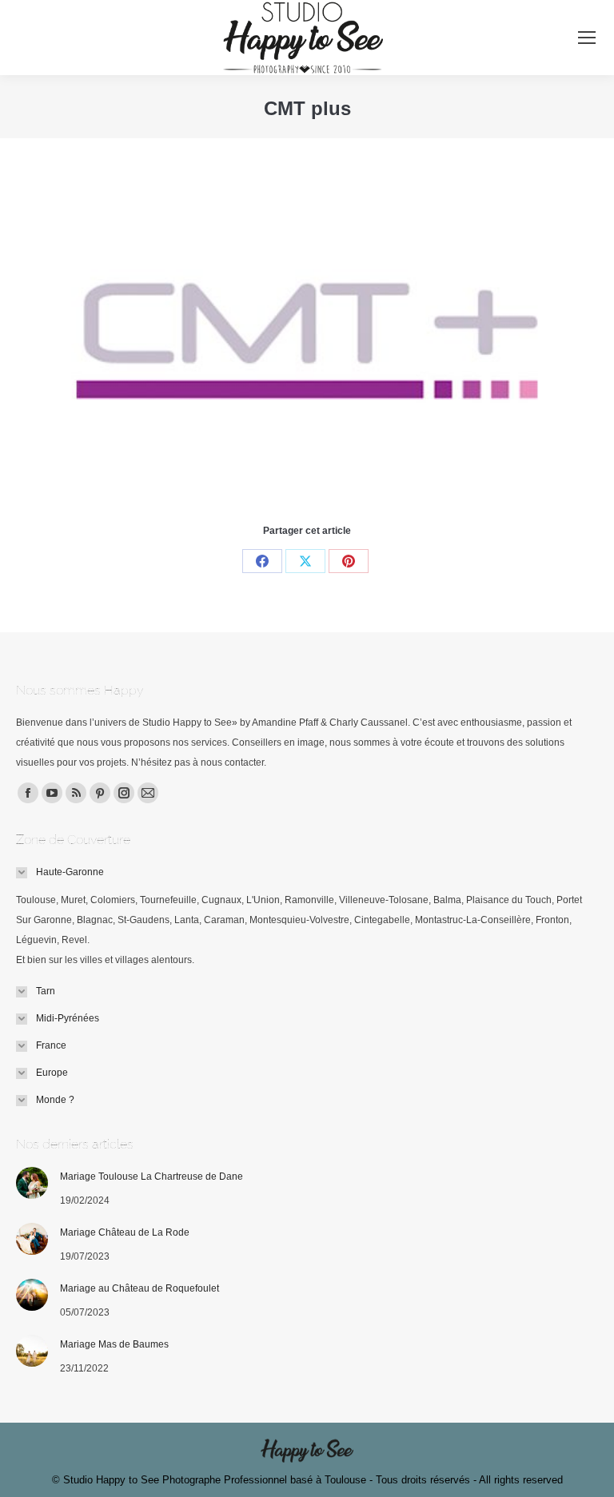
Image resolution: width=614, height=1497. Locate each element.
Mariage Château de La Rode (124, 1232)
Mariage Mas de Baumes (114, 1344)
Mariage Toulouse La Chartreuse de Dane (151, 1176)
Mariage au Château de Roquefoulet (139, 1288)
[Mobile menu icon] (587, 37)
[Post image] (32, 1183)
